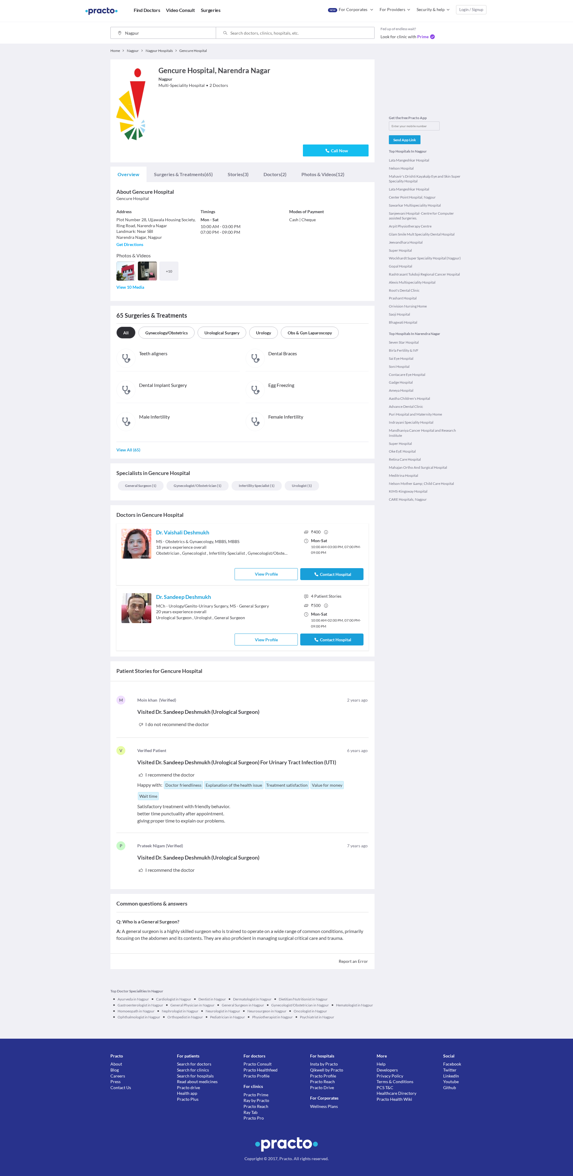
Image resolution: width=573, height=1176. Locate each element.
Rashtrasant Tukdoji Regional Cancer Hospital (424, 274)
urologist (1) (302, 485)
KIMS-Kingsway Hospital (408, 491)
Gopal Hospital (400, 266)
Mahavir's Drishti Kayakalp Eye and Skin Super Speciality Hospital (424, 179)
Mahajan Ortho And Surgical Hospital (418, 467)
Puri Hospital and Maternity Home (415, 414)
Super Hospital (400, 250)
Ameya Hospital (401, 390)
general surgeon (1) (140, 485)
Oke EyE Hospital (402, 451)
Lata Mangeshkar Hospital (409, 160)
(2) (275, 174)
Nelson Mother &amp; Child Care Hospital (421, 483)
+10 (169, 271)
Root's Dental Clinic (404, 290)
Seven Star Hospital (404, 342)
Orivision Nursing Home (408, 306)
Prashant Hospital (403, 298)
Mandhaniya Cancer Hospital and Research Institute (422, 433)
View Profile (266, 574)
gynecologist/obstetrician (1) (197, 485)
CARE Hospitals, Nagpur (408, 499)
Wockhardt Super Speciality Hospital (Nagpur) (425, 258)
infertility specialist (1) (257, 485)
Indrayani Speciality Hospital (411, 422)
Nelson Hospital (401, 168)
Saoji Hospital (399, 314)
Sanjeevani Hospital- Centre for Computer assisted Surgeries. (421, 216)
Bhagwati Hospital (403, 322)
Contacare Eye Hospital (407, 374)
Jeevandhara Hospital (406, 242)
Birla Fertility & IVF (403, 350)
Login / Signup (471, 9)
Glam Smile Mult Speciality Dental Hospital (422, 234)
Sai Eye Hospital (401, 358)
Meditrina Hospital (403, 475)
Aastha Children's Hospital (409, 398)
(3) (238, 174)
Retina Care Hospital (405, 459)
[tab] (128, 174)
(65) (183, 174)
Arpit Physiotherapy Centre (410, 226)
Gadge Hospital (401, 382)
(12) (322, 174)
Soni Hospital (399, 366)
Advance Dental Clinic (406, 406)
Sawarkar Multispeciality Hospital (415, 205)
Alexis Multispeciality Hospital (412, 282)
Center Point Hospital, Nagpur (412, 197)
